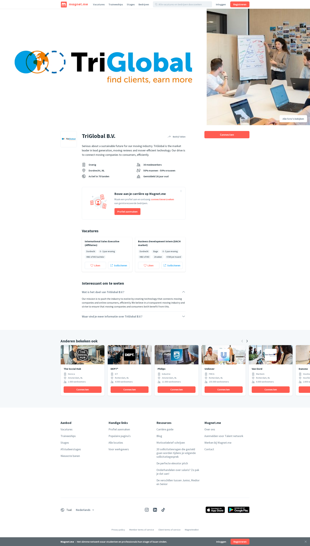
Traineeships (115, 4)
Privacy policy (118, 529)
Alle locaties (115, 442)
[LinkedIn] (155, 510)
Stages (131, 4)
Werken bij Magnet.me (217, 442)
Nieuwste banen (70, 456)
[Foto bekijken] (103, 67)
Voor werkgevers (118, 449)
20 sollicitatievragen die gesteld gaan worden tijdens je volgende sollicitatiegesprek (176, 453)
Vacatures (99, 4)
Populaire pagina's (119, 436)
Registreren (239, 4)
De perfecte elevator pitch (172, 463)
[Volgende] (247, 341)
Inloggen (221, 4)
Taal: (69, 510)
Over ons (209, 429)
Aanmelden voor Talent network (223, 436)
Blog (159, 436)
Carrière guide (164, 429)
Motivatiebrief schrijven (170, 442)
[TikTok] (163, 510)
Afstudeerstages (71, 449)
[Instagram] (147, 510)
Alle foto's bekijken (293, 118)
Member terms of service (141, 529)
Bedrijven (144, 4)
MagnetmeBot (192, 529)
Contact (209, 449)
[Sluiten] (305, 541)
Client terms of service (169, 529)
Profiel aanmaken (127, 211)
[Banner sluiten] (181, 191)
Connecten (227, 134)
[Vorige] (242, 341)
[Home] (74, 4)
